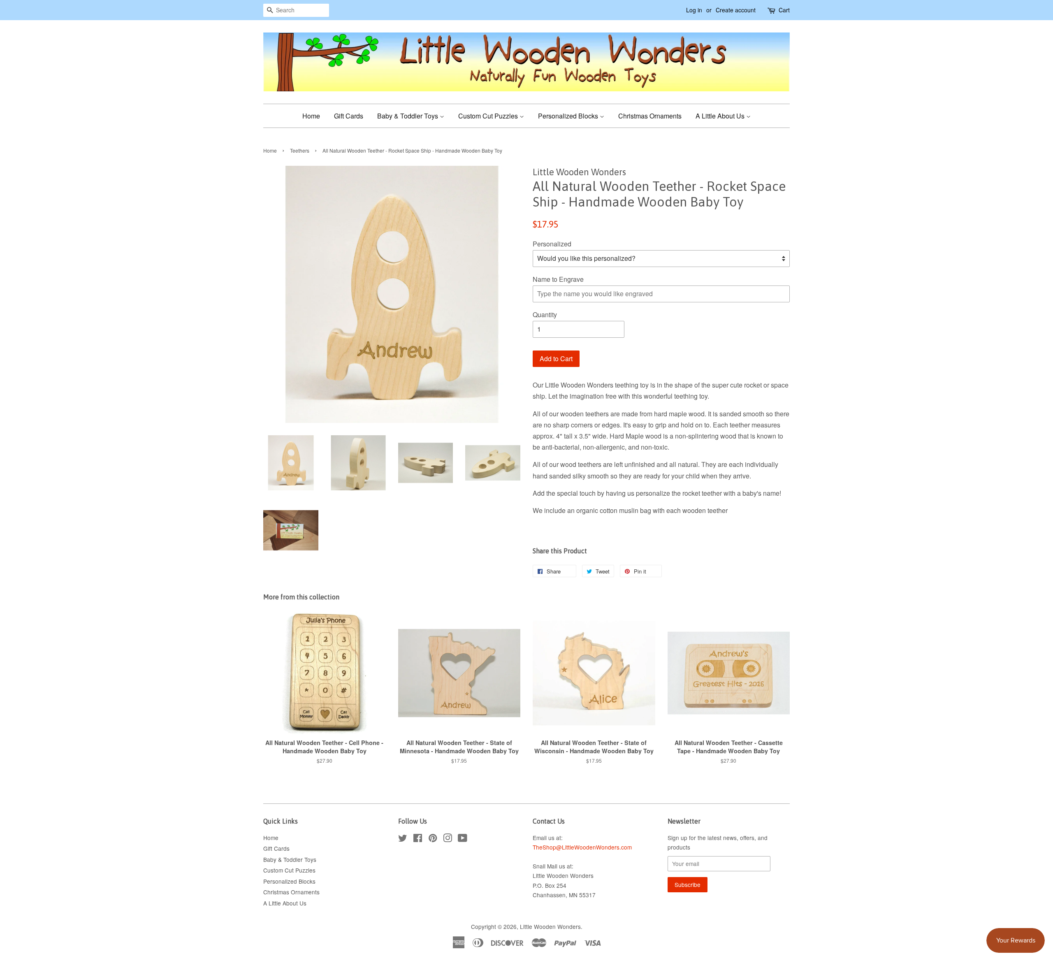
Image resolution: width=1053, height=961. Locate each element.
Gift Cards (348, 116)
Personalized (552, 243)
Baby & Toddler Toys (408, 116)
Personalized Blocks (569, 116)
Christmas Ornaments (650, 116)
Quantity (545, 314)
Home (311, 116)
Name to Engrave (558, 279)
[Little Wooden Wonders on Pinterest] (432, 839)
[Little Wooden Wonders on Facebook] (417, 839)
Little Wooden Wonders (550, 926)
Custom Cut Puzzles (489, 116)
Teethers (299, 150)
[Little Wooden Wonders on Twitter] (402, 839)
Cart (784, 10)
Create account (736, 10)
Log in (694, 10)
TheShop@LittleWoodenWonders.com (582, 847)
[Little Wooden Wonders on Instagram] (447, 839)
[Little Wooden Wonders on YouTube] (462, 839)
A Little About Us (721, 116)
